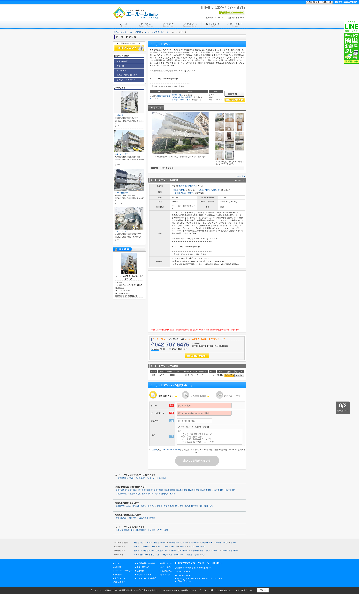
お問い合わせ (166, 563)
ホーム (117, 563)
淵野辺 (191, 546)
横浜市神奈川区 (134, 490)
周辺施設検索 (166, 571)
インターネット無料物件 (147, 578)
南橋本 (197, 555)
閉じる (263, 590)
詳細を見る (229, 375)
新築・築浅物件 (143, 567)
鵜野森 (160, 506)
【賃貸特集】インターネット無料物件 (150, 478)
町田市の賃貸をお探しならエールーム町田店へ (198, 563)
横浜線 (174, 95)
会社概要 (118, 567)
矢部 (157, 555)
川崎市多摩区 (217, 490)
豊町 (206, 506)
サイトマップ (119, 578)
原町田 (136, 546)
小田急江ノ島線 (178, 100)
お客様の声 (165, 575)
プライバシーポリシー (171, 450)
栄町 (201, 506)
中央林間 (151, 530)
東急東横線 (233, 550)
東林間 (187, 100)
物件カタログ (119, 582)
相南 (154, 506)
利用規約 (154, 450)
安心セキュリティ (144, 575)
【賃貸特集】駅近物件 (125, 478)
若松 (211, 506)
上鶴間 (128, 506)
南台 (149, 506)
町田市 (149, 542)
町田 (180, 95)
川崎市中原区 (193, 490)
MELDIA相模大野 (121, 193)
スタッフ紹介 (166, 567)
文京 (177, 506)
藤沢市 (144, 494)
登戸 (198, 546)
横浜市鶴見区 (121, 490)
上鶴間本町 (120, 506)
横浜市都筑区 (181, 490)
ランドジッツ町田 (121, 231)
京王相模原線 (183, 550)
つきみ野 (159, 530)
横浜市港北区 (147, 490)
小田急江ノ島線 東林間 (126, 80)
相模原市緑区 (121, 494)
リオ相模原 (119, 115)
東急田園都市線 (196, 550)
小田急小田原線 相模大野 (127, 75)
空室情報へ (234, 94)
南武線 (207, 550)
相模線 (173, 550)
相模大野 (188, 97)
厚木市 (151, 494)
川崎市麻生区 (229, 490)
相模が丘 (183, 546)
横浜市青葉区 (169, 490)
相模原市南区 (162, 96)
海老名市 (165, 494)
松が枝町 (194, 506)
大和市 (157, 494)
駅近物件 (140, 571)
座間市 (172, 494)
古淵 (181, 506)
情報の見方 (240, 176)
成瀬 (166, 530)
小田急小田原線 (178, 97)
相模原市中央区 (134, 494)
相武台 (187, 506)
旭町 (172, 506)
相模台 (166, 506)
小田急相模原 (142, 518)
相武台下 (124, 518)
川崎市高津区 (205, 490)
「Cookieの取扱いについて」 (226, 590)
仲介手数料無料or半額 (146, 563)
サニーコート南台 (121, 154)
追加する (239, 375)
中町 (159, 546)
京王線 (224, 550)
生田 (203, 546)
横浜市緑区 (158, 490)
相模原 (189, 555)
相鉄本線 (216, 550)
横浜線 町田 (121, 70)
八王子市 (217, 542)
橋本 (154, 546)
